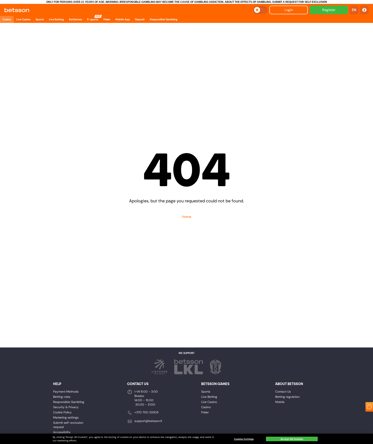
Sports (205, 391)
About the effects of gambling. (248, 1)
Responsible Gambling (68, 402)
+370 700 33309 (146, 412)
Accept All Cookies (292, 439)
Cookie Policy (62, 412)
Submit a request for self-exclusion (299, 1)
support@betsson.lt (148, 421)
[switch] (260, 10)
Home (186, 216)
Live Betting (209, 397)
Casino (206, 407)
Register (328, 10)
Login (288, 10)
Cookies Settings (244, 439)
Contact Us (283, 391)
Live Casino (209, 402)
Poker (205, 412)
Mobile (279, 402)
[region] (186, 439)
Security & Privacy (66, 407)
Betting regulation (287, 397)
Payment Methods (66, 391)
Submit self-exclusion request (68, 425)
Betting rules (61, 397)
